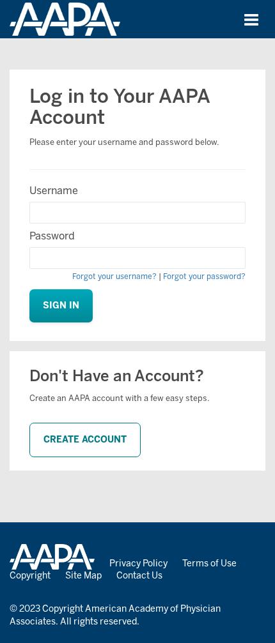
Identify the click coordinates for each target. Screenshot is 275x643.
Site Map (83, 575)
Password (52, 236)
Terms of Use (209, 563)
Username (53, 191)
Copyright (30, 575)
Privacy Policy (138, 563)
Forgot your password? (204, 276)
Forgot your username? (114, 276)
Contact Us (139, 575)
